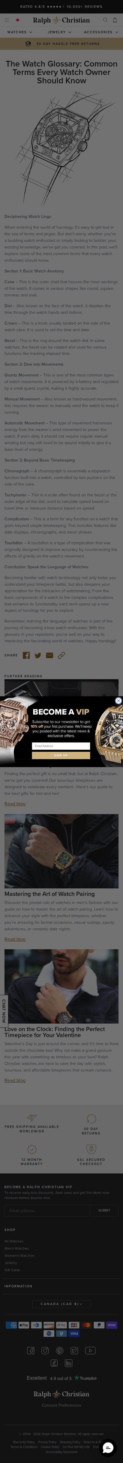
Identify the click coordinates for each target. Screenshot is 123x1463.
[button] (108, 1448)
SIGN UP (61, 755)
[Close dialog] (119, 700)
